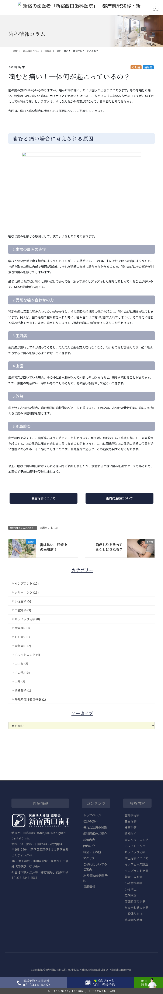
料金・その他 (92, 852)
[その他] (141, 548)
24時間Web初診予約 (95, 877)
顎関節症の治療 (135, 901)
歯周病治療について (119, 498)
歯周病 (148, 67)
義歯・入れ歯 (133, 877)
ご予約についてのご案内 (95, 866)
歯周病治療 (132, 815)
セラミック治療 (135, 852)
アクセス (89, 858)
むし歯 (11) (22, 637)
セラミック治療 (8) (27, 619)
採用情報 (89, 886)
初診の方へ (90, 821)
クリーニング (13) (27, 592)
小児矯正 (130, 889)
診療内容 (89, 840)
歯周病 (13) (22, 628)
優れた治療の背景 (95, 827)
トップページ (92, 815)
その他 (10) (22, 673)
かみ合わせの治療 (136, 907)
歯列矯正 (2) (23, 646)
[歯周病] (22, 548)
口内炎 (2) (21, 663)
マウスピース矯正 (136, 864)
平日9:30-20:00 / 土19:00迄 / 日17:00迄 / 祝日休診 (81, 991)
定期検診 (130, 895)
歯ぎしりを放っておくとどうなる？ (109, 547)
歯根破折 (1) (23, 690)
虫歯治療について (43, 498)
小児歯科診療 (133, 883)
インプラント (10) (27, 583)
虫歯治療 (130, 821)
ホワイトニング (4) (27, 654)
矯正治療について (136, 858)
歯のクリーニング (136, 840)
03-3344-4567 (27, 878)
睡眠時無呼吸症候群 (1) (30, 699)
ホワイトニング (135, 846)
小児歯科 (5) (23, 601)
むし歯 (136, 67)
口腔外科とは (133, 914)
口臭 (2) (20, 681)
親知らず (130, 833)
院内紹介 (89, 846)
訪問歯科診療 (133, 920)
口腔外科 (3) (23, 610)
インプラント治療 (136, 871)
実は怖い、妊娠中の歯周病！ (53, 547)
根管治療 (130, 827)
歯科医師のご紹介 (95, 833)
